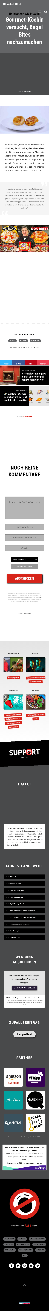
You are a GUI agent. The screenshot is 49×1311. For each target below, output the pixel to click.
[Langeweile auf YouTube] (31, 1265)
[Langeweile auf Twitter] (18, 1265)
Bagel (23, 341)
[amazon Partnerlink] (13, 1077)
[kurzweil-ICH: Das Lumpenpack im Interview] (35, 670)
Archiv (22, 1239)
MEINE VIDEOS (13, 690)
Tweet (6, 364)
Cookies (41, 1250)
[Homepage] (19, 4)
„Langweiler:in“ (21, 979)
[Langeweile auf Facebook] (11, 1265)
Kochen (35, 341)
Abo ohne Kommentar (24, 566)
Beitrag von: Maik (25, 334)
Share (18, 364)
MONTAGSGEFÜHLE (13, 653)
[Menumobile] (39, 12)
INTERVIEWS (35, 653)
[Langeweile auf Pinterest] (38, 1265)
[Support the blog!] (24, 753)
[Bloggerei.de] (24, 1303)
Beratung (10, 1250)
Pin (30, 364)
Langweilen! (24, 1034)
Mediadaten (23, 1244)
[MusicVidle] (13, 1100)
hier (40, 597)
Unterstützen (37, 1239)
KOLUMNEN (35, 690)
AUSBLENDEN (27, 91)
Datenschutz (25, 1250)
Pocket (43, 364)
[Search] (45, 12)
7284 (28, 1225)
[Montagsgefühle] (13, 668)
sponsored (39, 1244)
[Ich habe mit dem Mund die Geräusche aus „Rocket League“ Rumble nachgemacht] (13, 711)
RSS (25, 1255)
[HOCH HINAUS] (24, 1285)
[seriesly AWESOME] (35, 1077)
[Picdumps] (13, 1122)
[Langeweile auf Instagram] (25, 1265)
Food (12, 341)
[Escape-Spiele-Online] (35, 1122)
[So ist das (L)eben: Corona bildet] (35, 707)
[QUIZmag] (35, 1100)
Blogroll (10, 1239)
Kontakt (9, 1244)
